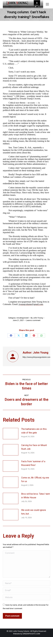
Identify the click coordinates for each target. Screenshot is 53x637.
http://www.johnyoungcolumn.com (37, 357)
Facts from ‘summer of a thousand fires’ (33, 463)
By (37, 318)
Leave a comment (33, 320)
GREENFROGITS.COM (31, 634)
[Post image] (10, 433)
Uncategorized (22, 318)
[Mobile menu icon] (47, 4)
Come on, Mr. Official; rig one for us (35, 479)
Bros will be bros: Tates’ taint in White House (35, 496)
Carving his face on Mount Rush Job (34, 447)
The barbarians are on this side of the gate (34, 431)
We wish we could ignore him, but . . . (33, 512)
